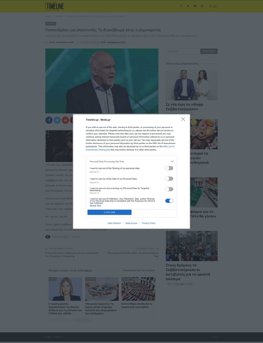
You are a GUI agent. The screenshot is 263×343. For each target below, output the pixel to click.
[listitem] (131, 161)
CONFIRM (109, 212)
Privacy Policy (148, 223)
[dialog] (131, 171)
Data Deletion (114, 223)
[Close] (184, 120)
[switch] (169, 168)
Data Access (131, 223)
